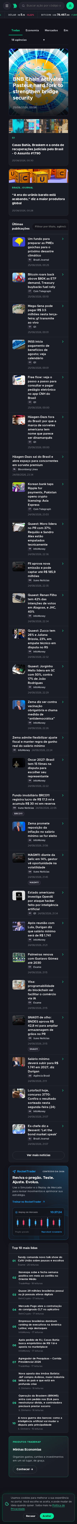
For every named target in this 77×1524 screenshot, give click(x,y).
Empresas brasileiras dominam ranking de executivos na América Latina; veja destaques (40, 1324)
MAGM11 (34, 882)
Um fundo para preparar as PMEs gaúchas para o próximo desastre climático (41, 247)
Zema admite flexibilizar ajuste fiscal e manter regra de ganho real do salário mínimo (34, 741)
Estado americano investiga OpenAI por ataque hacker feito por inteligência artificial (43, 901)
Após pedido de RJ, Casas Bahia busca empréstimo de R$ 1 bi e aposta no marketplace (39, 1343)
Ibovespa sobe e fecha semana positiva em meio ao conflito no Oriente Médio (38, 1276)
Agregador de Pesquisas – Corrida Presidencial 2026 (39, 1360)
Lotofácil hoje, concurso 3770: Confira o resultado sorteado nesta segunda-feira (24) (42, 1099)
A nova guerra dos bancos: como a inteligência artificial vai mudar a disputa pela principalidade (40, 1421)
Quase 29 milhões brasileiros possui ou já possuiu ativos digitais (41, 1293)
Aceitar (47, 1516)
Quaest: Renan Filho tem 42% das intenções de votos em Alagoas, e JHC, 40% (42, 603)
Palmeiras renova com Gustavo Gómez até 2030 (43, 958)
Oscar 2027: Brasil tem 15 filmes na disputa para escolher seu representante (41, 768)
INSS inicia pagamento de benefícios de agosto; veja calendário (38, 350)
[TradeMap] (15, 5)
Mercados (51, 30)
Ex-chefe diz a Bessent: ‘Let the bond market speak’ (42, 1130)
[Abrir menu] (7, 5)
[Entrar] (70, 5)
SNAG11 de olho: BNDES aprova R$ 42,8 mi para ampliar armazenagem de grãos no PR (43, 1026)
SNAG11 (34, 1049)
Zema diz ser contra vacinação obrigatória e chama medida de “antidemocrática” (42, 710)
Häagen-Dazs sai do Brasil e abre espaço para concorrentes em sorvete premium (35, 461)
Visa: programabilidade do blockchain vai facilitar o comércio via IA (42, 990)
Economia (32, 30)
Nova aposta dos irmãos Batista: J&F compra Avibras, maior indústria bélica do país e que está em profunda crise (41, 1378)
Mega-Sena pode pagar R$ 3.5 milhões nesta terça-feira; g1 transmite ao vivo (43, 314)
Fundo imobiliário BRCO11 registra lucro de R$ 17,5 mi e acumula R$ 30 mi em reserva (33, 799)
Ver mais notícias (38, 1155)
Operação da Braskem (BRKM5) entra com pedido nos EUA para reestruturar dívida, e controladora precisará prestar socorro (40, 1401)
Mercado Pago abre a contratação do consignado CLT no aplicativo (40, 1308)
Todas (15, 30)
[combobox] (43, 6)
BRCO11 (18, 814)
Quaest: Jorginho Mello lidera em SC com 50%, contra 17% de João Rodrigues (41, 675)
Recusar (30, 1516)
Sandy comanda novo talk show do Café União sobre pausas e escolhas (41, 1259)
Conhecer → (25, 1469)
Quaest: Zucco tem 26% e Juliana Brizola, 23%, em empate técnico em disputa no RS (42, 639)
